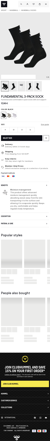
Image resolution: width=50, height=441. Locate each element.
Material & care (7, 224)
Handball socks (28, 10)
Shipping (9, 152)
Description (6, 216)
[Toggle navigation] (21, 4)
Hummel (4, 394)
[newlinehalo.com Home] (4, 4)
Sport (4, 10)
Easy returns (10, 159)
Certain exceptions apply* (13, 374)
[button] (27, 4)
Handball (13, 10)
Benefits (4, 185)
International (10, 418)
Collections (6, 407)
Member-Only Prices (14, 166)
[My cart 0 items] (40, 4)
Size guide (45, 124)
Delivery (8, 144)
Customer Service (9, 400)
